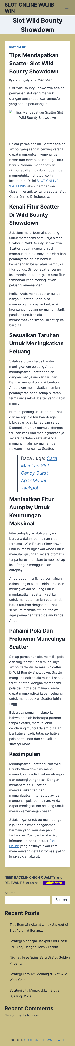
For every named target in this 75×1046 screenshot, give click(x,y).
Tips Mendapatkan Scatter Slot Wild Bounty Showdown (33, 63)
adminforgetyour (23, 80)
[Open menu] (66, 8)
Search (10, 893)
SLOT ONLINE (17, 47)
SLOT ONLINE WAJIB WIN (44, 1040)
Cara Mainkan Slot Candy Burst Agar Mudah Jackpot (39, 473)
